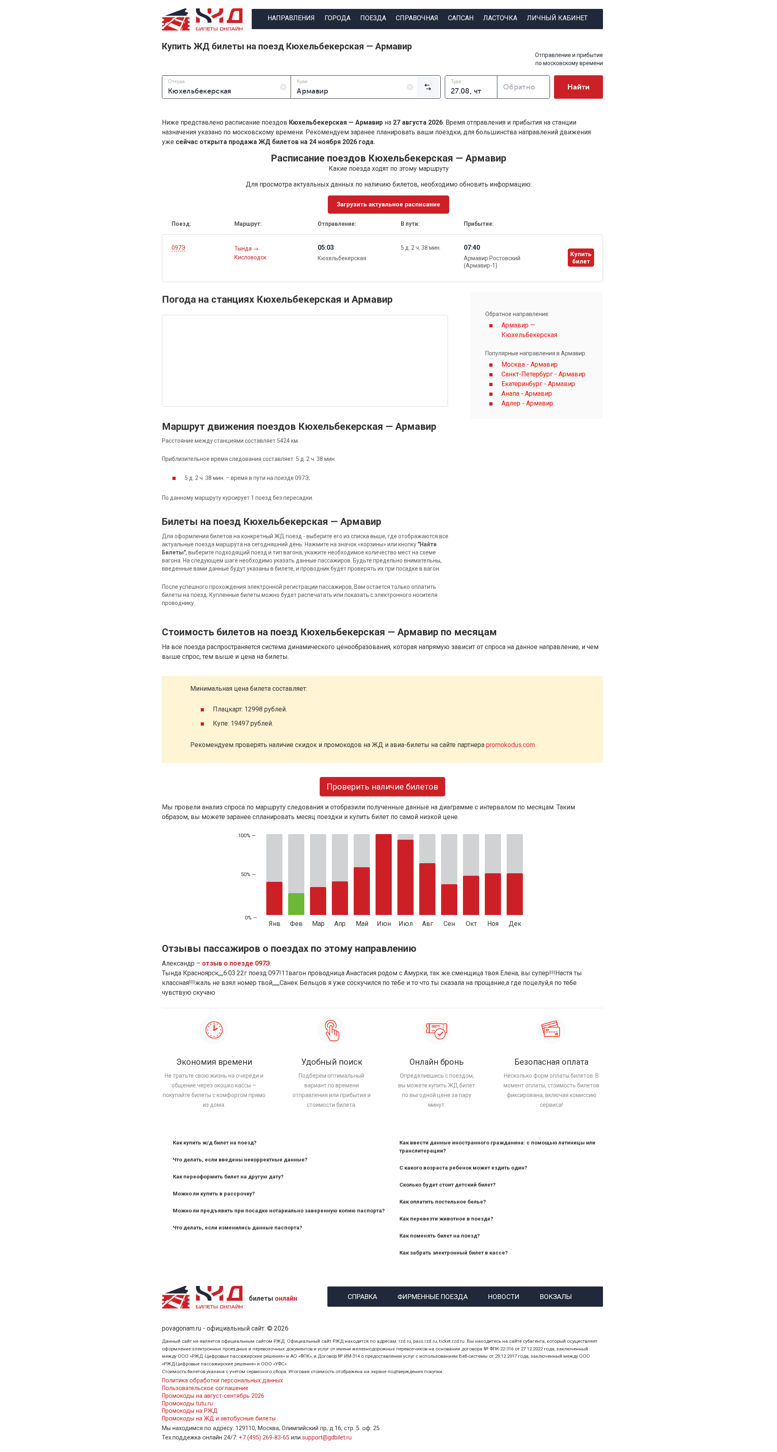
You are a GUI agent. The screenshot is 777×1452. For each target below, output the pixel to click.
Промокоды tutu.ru (187, 1403)
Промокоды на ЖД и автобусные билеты (219, 1418)
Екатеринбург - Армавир (538, 384)
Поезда (373, 18)
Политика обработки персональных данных (222, 1380)
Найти (578, 87)
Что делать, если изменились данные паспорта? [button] (237, 1228)
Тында (243, 248)
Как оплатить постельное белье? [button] (442, 1202)
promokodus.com (510, 745)
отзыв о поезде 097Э (236, 963)
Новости (504, 1296)
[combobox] (226, 87)
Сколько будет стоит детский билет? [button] (447, 1185)
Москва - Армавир (529, 364)
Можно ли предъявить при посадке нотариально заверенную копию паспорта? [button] (279, 1211)
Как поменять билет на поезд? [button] (439, 1236)
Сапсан (460, 18)
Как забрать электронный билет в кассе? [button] (453, 1253)
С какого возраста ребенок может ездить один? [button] (463, 1168)
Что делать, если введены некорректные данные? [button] (240, 1160)
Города (337, 18)
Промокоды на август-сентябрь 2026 (213, 1396)
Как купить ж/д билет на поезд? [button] (215, 1143)
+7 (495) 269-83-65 (264, 1437)
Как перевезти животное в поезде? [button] (446, 1219)
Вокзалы (556, 1296)
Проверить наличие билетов (382, 787)
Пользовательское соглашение (205, 1388)
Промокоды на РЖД (190, 1410)
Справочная (417, 18)
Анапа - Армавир (526, 393)
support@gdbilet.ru (327, 1437)
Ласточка (500, 18)
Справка (362, 1296)
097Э (178, 247)
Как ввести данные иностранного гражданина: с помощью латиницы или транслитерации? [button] (497, 1147)
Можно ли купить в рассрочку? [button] (214, 1194)
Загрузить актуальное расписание (388, 204)
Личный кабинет (557, 18)
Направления (291, 18)
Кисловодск (250, 257)
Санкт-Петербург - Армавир (543, 374)
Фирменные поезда (432, 1296)
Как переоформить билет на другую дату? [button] (228, 1177)
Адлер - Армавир (527, 403)
